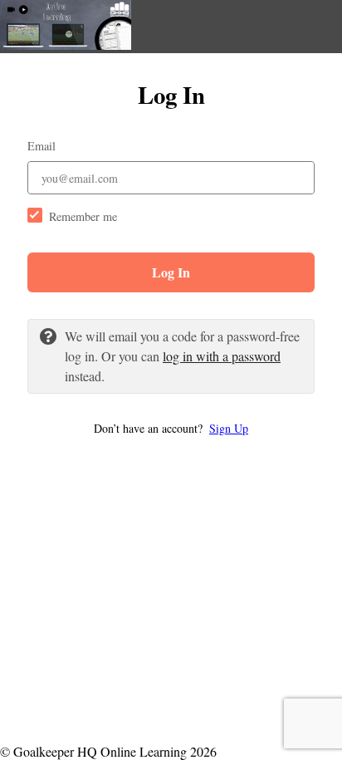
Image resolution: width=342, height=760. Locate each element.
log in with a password (222, 356)
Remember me (83, 216)
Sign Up (228, 428)
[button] (171, 428)
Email (41, 146)
